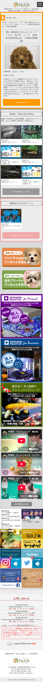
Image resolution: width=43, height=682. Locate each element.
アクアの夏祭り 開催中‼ (10, 513)
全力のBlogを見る (21, 102)
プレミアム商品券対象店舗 (10, 516)
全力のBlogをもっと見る (20, 192)
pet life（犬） (13, 22)
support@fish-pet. (25, 643)
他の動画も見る (21, 504)
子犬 (21, 22)
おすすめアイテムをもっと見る (21, 235)
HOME (4, 22)
